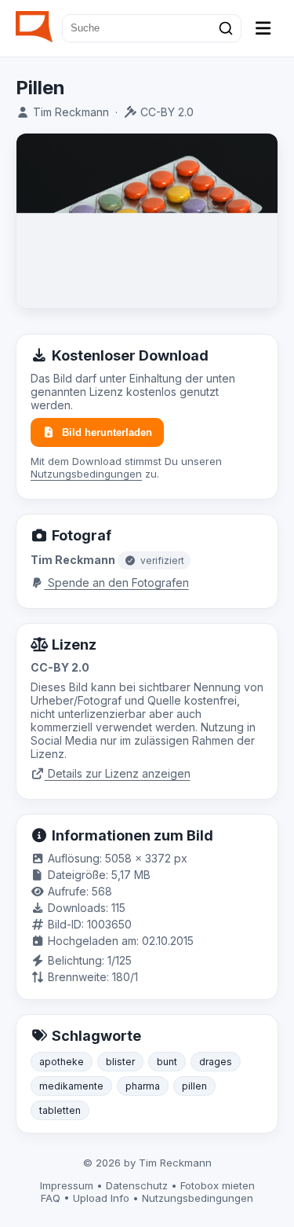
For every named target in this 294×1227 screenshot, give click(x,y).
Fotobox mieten (217, 1185)
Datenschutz (137, 1185)
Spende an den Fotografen (117, 582)
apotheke (61, 1062)
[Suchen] (226, 28)
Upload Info (101, 1198)
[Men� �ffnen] (263, 28)
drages (215, 1062)
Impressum (66, 1185)
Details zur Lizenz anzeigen (118, 773)
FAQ (50, 1198)
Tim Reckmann (71, 112)
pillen (194, 1086)
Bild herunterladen (107, 432)
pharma (142, 1086)
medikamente (71, 1086)
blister (120, 1062)
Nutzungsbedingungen (86, 473)
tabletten (60, 1110)
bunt (167, 1062)
